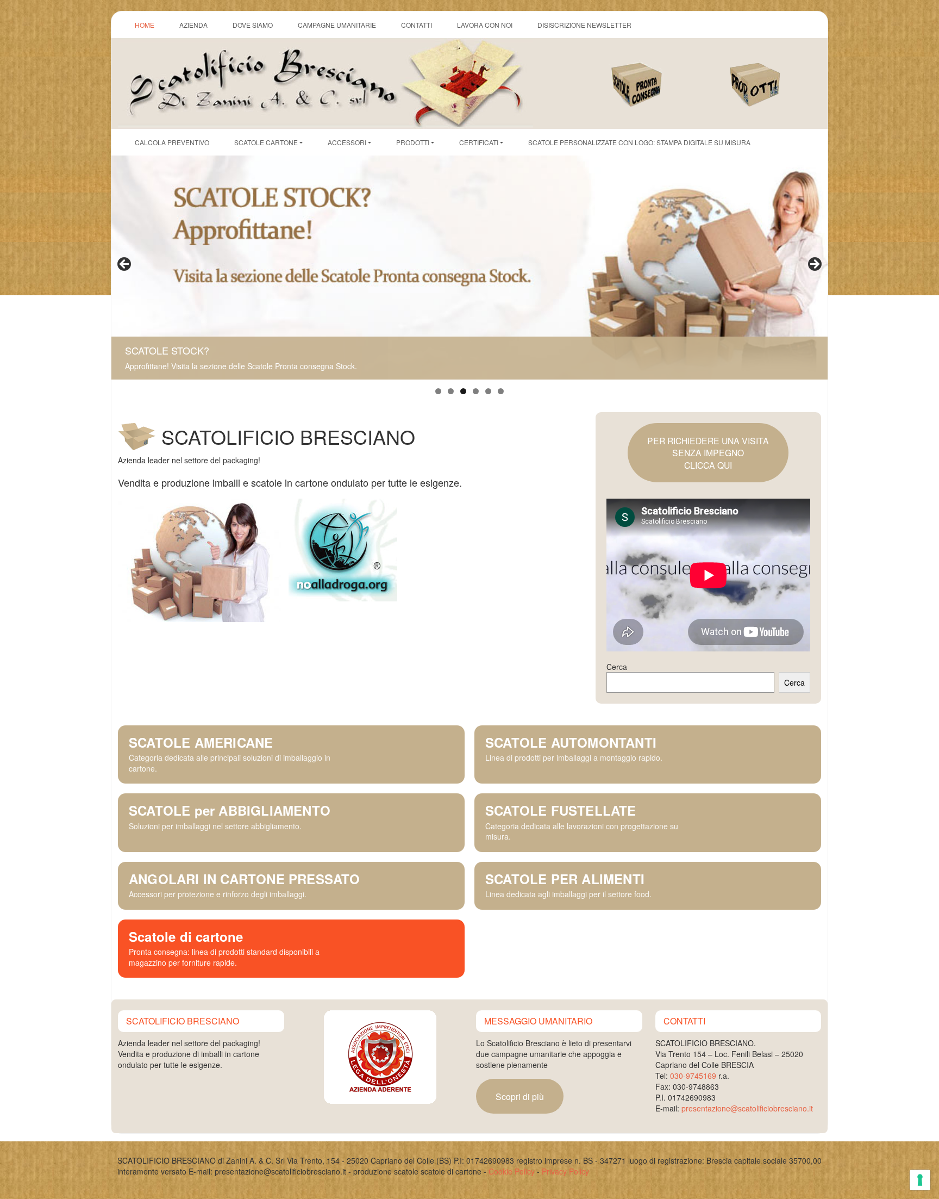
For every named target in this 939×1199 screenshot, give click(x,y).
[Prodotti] (768, 73)
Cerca (616, 666)
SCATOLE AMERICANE (201, 742)
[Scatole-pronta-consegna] (649, 73)
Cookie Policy (512, 1171)
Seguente (814, 265)
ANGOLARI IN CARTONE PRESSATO (244, 879)
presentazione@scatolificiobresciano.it (747, 1108)
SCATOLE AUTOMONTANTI (570, 742)
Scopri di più (520, 1096)
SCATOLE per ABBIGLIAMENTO (229, 810)
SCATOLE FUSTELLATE (560, 810)
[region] (469, 268)
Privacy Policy (565, 1171)
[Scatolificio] (325, 82)
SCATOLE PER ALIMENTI (564, 879)
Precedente (125, 265)
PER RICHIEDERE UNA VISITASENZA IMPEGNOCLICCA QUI (708, 452)
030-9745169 (693, 1075)
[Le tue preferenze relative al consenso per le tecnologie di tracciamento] (920, 1180)
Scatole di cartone (186, 936)
